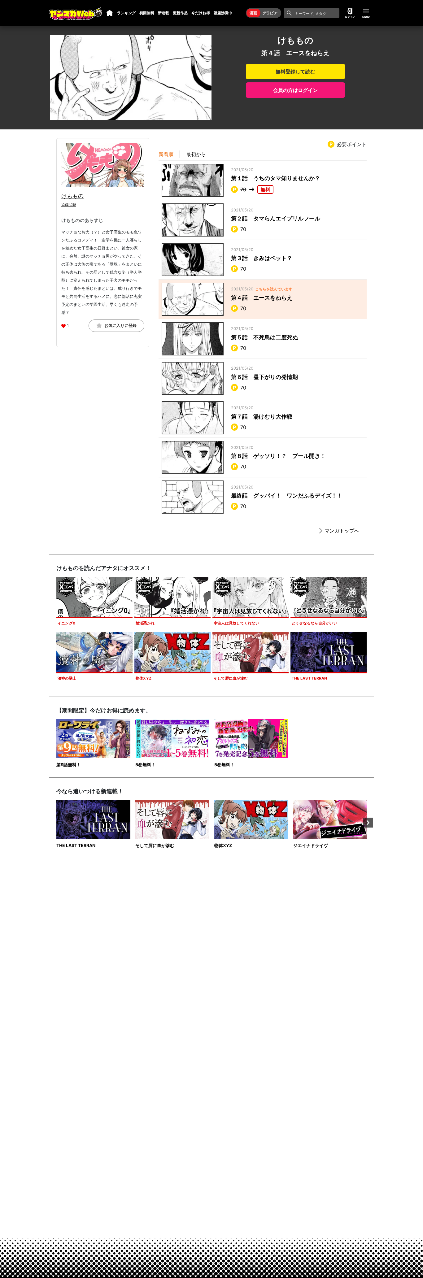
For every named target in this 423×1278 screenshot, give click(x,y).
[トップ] (110, 13)
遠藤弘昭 (68, 204)
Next (368, 823)
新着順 (166, 154)
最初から (196, 154)
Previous (55, 823)
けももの (72, 196)
